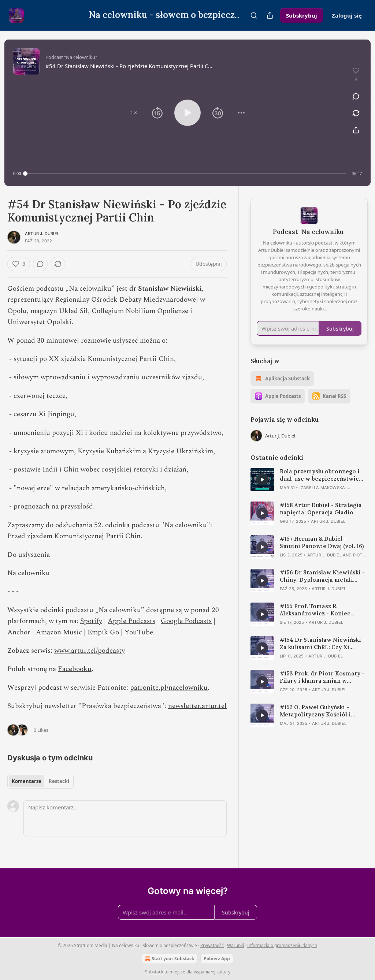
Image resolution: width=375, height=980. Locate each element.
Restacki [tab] (59, 781)
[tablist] (40, 781)
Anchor (18, 632)
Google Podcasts (186, 621)
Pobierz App (217, 958)
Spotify (91, 621)
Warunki (235, 945)
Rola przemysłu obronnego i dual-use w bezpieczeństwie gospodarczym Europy (320, 475)
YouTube (139, 632)
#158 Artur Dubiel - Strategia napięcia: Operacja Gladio (321, 509)
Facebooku (75, 669)
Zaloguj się (347, 15)
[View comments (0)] (356, 96)
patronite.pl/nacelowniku (169, 687)
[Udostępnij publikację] (270, 15)
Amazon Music (59, 632)
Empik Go (103, 632)
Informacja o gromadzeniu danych (282, 945)
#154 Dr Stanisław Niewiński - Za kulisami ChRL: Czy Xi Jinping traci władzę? (322, 643)
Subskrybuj (301, 15)
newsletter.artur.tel (197, 706)
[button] (134, 112)
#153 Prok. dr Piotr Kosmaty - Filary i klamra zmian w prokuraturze (322, 677)
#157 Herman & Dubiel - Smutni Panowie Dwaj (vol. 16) (322, 542)
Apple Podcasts (131, 621)
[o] (262, 479)
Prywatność (212, 945)
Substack (154, 972)
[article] (309, 479)
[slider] (185, 173)
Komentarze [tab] (26, 781)
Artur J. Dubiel (42, 233)
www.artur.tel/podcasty (89, 650)
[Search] (253, 15)
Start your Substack (173, 958)
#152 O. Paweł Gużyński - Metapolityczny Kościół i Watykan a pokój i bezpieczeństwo (315, 711)
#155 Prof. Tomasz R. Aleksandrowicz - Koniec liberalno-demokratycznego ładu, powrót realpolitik (320, 610)
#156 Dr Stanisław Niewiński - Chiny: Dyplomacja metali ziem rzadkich (322, 576)
